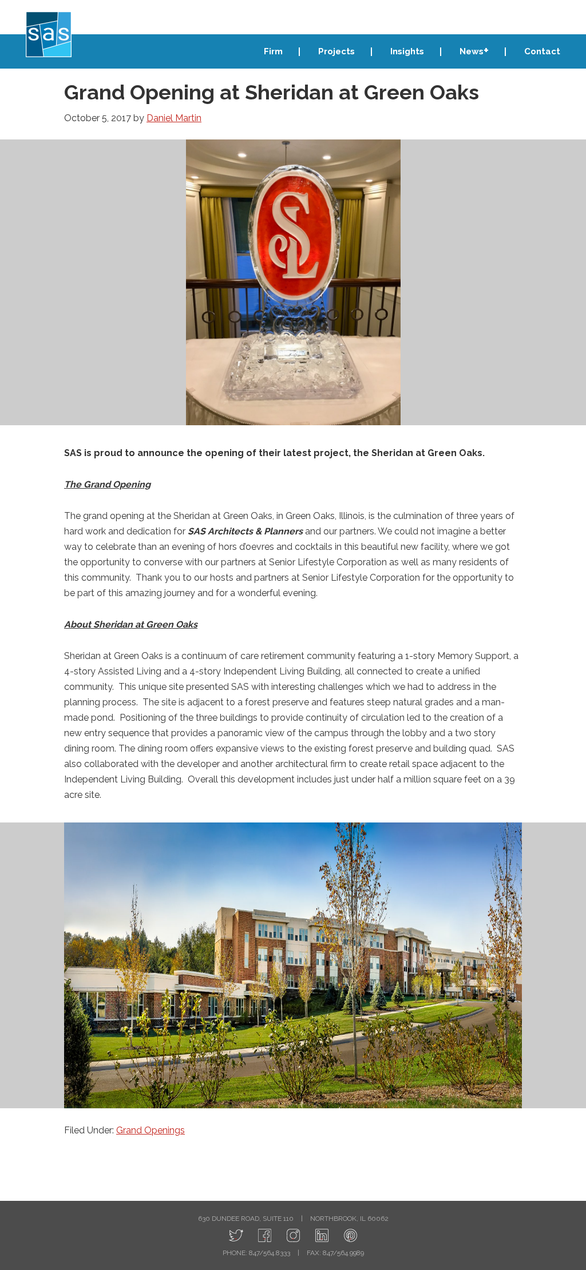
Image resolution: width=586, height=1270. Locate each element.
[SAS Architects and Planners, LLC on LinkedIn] (322, 1236)
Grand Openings (150, 1130)
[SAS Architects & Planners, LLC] (350, 1236)
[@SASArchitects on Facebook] (265, 1236)
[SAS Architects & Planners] (49, 34)
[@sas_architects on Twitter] (236, 1236)
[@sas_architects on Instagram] (293, 1236)
